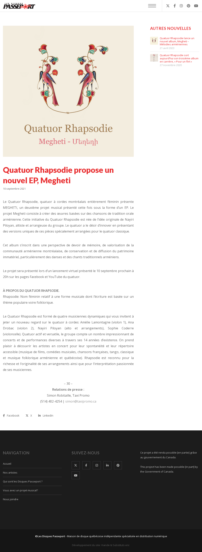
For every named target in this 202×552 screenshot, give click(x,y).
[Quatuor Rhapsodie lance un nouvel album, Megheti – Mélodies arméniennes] (154, 41)
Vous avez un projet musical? (20, 490)
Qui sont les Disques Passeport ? (22, 481)
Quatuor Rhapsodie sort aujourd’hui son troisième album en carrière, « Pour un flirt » (179, 58)
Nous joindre (10, 499)
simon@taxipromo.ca (80, 401)
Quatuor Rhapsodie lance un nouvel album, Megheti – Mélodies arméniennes (177, 41)
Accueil (7, 463)
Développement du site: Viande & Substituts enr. (101, 545)
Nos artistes (10, 472)
